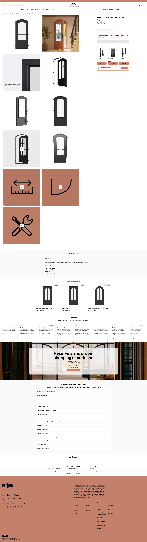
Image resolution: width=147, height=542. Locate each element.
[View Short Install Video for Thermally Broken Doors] (21, 225)
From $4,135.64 (40, 310)
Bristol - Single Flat (66, 308)
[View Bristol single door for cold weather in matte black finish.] (60, 148)
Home (4, 13)
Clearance (99, 502)
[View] (21, 187)
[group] (73, 1)
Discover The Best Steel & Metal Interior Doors (101, 521)
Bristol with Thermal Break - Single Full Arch (98, 308)
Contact (110, 502)
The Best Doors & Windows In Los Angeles (101, 527)
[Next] (143, 1)
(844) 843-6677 (18, 539)
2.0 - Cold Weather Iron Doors (13, 13)
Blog (76, 513)
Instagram (88, 502)
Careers (76, 510)
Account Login (100, 512)
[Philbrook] (124, 53)
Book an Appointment (73, 369)
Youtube (87, 505)
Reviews (76, 505)
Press (76, 508)
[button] (139, 5)
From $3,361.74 (66, 310)
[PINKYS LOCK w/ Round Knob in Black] (113, 53)
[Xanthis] (102, 53)
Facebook (88, 510)
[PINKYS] (73, 4)
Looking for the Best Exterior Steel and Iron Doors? (101, 516)
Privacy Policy (111, 516)
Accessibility (111, 505)
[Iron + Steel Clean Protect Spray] (98, 68)
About (76, 502)
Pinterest (88, 508)
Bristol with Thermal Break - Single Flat (45, 308)
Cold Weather (121, 30)
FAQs (98, 505)
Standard (105, 30)
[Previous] (3, 1)
